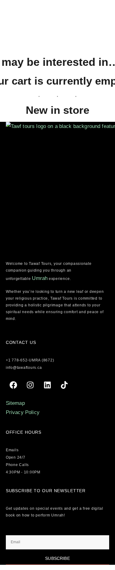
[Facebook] (13, 385)
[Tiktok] (64, 385)
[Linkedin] (47, 385)
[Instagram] (30, 385)
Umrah (40, 278)
